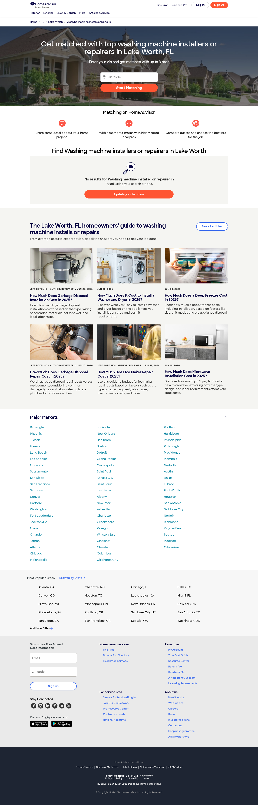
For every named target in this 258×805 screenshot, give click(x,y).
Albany (102, 497)
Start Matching (129, 87)
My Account (175, 649)
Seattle (169, 534)
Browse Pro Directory (116, 655)
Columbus (104, 553)
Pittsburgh (171, 446)
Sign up (53, 686)
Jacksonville (38, 522)
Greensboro (105, 522)
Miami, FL (184, 595)
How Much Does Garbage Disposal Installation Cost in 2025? (59, 298)
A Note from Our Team (181, 677)
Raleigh (102, 528)
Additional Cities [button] (39, 628)
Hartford (36, 503)
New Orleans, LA (143, 604)
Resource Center (178, 661)
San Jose (36, 490)
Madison (170, 541)
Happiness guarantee (181, 731)
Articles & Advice (99, 13)
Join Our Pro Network (116, 703)
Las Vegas (104, 490)
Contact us (175, 725)
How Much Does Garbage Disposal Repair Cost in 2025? (59, 374)
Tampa (35, 541)
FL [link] (42, 21)
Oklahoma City (107, 560)
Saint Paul (104, 471)
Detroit (102, 452)
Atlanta (35, 547)
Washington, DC (188, 621)
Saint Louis (104, 484)
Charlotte (104, 516)
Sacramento (39, 471)
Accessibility (146, 777)
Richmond (171, 522)
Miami (34, 528)
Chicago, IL (139, 587)
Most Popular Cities (41, 578)
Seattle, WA (139, 621)
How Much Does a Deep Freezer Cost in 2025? (196, 297)
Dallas (168, 478)
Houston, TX (93, 595)
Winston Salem (107, 534)
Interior (35, 13)
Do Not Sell (132, 777)
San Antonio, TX (188, 612)
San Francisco (40, 484)
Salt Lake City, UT (143, 612)
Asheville (103, 509)
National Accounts (114, 719)
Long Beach (38, 452)
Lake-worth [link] (55, 21)
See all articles (212, 226)
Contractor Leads (114, 714)
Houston (170, 497)
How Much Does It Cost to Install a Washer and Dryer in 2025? (125, 297)
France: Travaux (84, 767)
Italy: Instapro (130, 767)
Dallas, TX (184, 587)
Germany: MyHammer (107, 767)
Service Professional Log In (119, 697)
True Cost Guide (178, 655)
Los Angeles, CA (142, 595)
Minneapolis (105, 465)
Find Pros (108, 649)
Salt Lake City (173, 509)
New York (104, 503)
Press (171, 714)
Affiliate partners (178, 736)
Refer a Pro (175, 666)
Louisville (103, 427)
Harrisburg (171, 434)
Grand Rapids (106, 459)
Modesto (36, 465)
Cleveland (104, 547)
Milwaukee (171, 547)
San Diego (37, 478)
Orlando (36, 534)
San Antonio (172, 503)
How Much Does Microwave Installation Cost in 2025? (187, 374)
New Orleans (106, 434)
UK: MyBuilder (175, 767)
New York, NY (187, 604)
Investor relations (179, 719)
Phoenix (36, 434)
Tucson (35, 440)
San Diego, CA (48, 621)
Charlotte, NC (95, 587)
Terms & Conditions (150, 784)
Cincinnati (104, 541)
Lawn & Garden (66, 13)
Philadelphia (172, 440)
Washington (38, 509)
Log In (200, 5)
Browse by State (70, 578)
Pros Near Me (176, 672)
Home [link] (33, 21)
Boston (102, 446)
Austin (168, 471)
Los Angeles (38, 459)
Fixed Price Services (115, 661)
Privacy (109, 777)
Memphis (170, 459)
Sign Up (219, 5)
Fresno (35, 446)
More (82, 13)
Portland (170, 427)
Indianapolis (38, 560)
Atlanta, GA (46, 587)
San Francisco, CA (98, 621)
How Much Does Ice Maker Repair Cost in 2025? (125, 374)
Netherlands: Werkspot (152, 767)
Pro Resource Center (116, 708)
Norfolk (169, 516)
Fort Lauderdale (41, 516)
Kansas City (105, 478)
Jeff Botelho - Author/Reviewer (52, 289)
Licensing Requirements (182, 683)
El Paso (169, 484)
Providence (172, 452)
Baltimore (104, 440)
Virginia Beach (174, 528)
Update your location (129, 194)
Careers (173, 708)
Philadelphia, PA (49, 612)
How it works (176, 697)
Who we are (175, 703)
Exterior (48, 13)
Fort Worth (172, 490)
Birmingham (38, 427)
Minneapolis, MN (96, 604)
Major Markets (44, 417)
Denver (35, 497)
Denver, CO (46, 595)
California (119, 777)
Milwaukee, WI (48, 604)
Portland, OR (94, 612)
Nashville (170, 465)
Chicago (36, 553)
